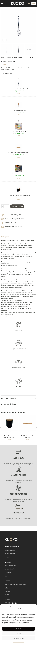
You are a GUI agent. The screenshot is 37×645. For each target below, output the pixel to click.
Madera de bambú (10, 553)
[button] (3, 26)
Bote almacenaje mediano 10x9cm (20, 195)
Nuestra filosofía (10, 569)
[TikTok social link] (15, 603)
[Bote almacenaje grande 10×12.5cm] (9, 423)
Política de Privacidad (18, 642)
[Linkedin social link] (12, 603)
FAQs (6, 588)
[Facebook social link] (6, 603)
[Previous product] (31, 58)
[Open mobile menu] (2, 3)
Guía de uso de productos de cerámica (16, 584)
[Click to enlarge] (4, 40)
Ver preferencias (18, 638)
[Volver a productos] (33, 58)
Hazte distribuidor (10, 565)
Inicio (2, 57)
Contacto (7, 591)
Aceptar (18, 628)
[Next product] (35, 58)
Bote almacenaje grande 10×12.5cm (9, 436)
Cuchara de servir (19, 174)
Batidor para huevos (20, 110)
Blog (6, 576)
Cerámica (7, 557)
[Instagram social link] (9, 603)
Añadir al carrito (17, 206)
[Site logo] (17, 3)
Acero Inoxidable (10, 550)
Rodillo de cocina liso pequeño (19, 152)
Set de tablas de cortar (19, 131)
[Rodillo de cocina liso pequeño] (27, 423)
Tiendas (7, 594)
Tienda (8, 57)
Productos (8, 572)
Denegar (18, 633)
